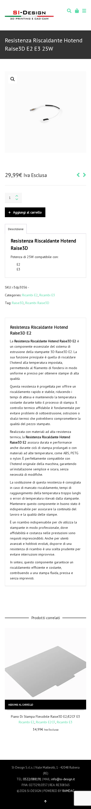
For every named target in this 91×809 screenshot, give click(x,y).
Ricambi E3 (47, 295)
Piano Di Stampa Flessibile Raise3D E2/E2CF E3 (45, 716)
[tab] (16, 229)
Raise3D (18, 303)
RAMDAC (68, 791)
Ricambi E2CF (45, 722)
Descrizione (16, 229)
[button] (12, 79)
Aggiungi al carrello (27, 212)
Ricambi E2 (30, 295)
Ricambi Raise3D (37, 303)
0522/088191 (32, 779)
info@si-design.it (63, 779)
